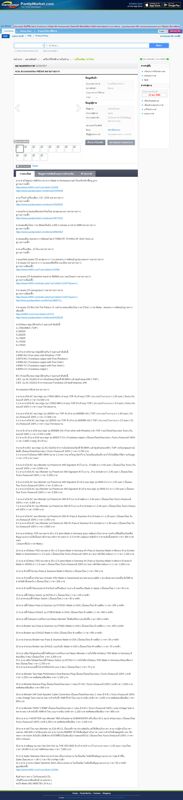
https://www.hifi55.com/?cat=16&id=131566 (38, 269)
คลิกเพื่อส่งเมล (114, 130)
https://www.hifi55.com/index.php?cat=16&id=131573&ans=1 (46, 283)
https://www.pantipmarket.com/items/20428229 (39, 317)
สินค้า (5, 36)
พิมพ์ (146, 80)
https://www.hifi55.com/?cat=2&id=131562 (37, 187)
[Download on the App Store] (152, 5)
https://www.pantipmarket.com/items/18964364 (39, 232)
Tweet (35, 166)
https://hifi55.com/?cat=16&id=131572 (35, 314)
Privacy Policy (41, 36)
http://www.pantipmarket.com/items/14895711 (39, 300)
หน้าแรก (18, 59)
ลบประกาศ (149, 113)
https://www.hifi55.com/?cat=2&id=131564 (37, 770)
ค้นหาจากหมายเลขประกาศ (28, 51)
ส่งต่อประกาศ (150, 76)
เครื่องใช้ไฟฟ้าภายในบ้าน (56, 59)
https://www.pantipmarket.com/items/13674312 (39, 218)
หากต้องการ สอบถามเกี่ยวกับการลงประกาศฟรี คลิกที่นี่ (104, 798)
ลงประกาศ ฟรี (17, 36)
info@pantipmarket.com (74, 798)
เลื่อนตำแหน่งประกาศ (153, 105)
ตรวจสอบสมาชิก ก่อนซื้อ (170, 36)
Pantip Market (85, 793)
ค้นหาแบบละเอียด (50, 51)
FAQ (29, 36)
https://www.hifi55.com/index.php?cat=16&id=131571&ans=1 (46, 297)
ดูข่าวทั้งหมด (6, 26)
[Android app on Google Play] (172, 5)
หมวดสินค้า (31, 59)
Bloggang (107, 793)
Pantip (75, 793)
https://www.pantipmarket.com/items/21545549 (39, 191)
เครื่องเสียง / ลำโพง (84, 59)
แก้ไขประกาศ (150, 109)
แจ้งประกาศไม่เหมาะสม (154, 71)
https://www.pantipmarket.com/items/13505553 (39, 204)
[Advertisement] (91, 16)
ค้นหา (159, 45)
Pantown (97, 793)
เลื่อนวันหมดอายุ (151, 101)
